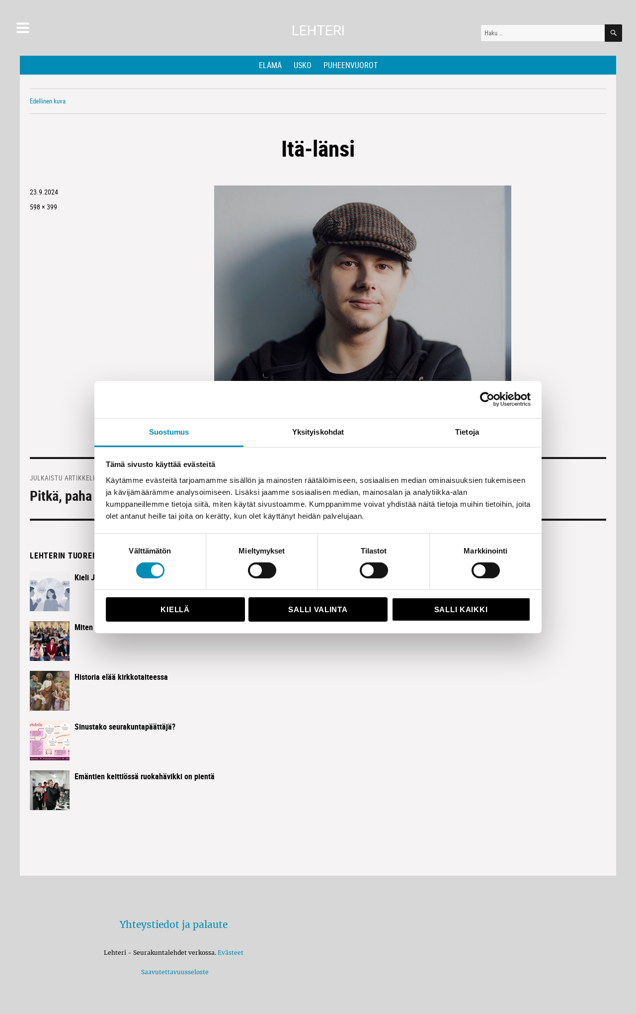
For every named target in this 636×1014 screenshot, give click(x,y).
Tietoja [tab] (467, 431)
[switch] (262, 570)
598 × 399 (43, 206)
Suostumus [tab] (169, 431)
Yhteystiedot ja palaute (174, 924)
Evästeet (230, 952)
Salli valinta (317, 609)
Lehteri (318, 30)
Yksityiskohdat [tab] (318, 431)
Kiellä (174, 609)
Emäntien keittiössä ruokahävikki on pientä (145, 776)
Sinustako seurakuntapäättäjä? (125, 726)
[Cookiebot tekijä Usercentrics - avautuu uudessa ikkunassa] (487, 399)
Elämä (270, 65)
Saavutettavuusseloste (173, 972)
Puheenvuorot (350, 65)
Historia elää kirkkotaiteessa (121, 676)
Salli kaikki (460, 609)
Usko (303, 65)
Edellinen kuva (48, 100)
